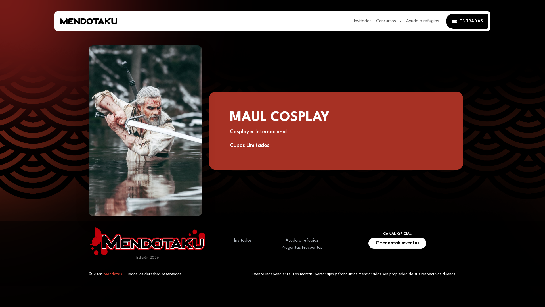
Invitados (363, 21)
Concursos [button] (386, 21)
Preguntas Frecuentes (302, 248)
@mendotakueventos (397, 243)
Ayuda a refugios (422, 21)
